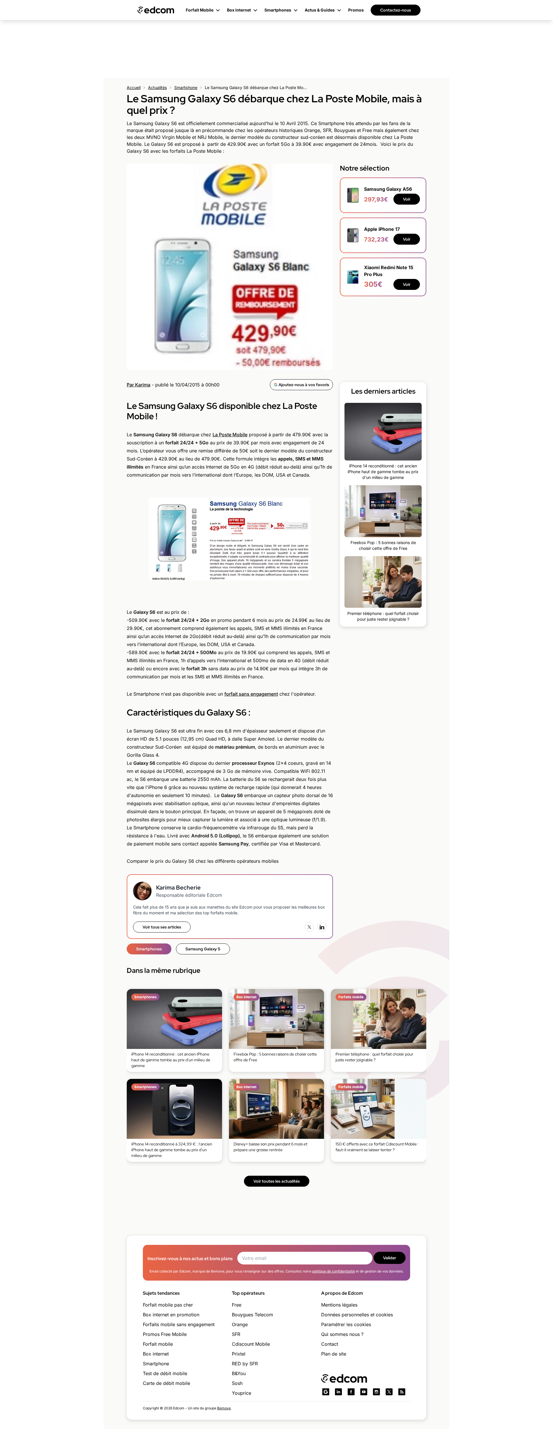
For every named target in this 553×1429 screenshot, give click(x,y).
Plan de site (333, 1354)
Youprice (241, 1393)
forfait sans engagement (251, 694)
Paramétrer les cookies (346, 1324)
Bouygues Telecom (252, 1314)
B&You (239, 1373)
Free (236, 1305)
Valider (389, 1257)
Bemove (224, 1408)
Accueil (134, 87)
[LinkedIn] (322, 927)
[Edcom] (155, 10)
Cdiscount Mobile (251, 1344)
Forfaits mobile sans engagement (179, 1324)
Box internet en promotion (171, 1314)
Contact (329, 1344)
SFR (236, 1334)
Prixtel (238, 1354)
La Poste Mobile (230, 434)
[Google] (325, 1391)
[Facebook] (351, 1391)
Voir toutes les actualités (276, 1181)
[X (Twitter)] (309, 927)
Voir (406, 199)
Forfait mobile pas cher (168, 1305)
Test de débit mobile (165, 1373)
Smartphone (185, 87)
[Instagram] (376, 1391)
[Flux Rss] (401, 1391)
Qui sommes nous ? (342, 1334)
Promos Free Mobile (165, 1334)
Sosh (237, 1383)
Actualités (157, 87)
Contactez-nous (395, 10)
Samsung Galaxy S (202, 949)
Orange (240, 1324)
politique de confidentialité (333, 1271)
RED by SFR (245, 1363)
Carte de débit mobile (166, 1383)
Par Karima (138, 385)
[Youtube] (363, 1391)
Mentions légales (339, 1305)
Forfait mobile (158, 1344)
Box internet (156, 1354)
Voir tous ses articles (162, 927)
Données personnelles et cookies (357, 1314)
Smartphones (149, 949)
